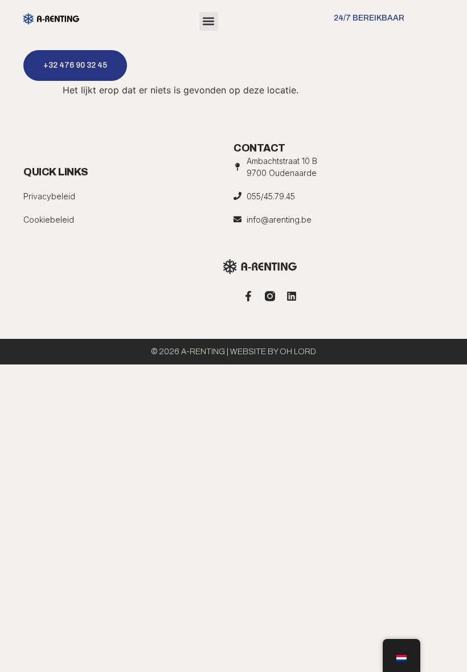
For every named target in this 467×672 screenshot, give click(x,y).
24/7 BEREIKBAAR (369, 18)
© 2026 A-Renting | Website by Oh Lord (233, 351)
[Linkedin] (291, 296)
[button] (208, 21)
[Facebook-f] (248, 296)
